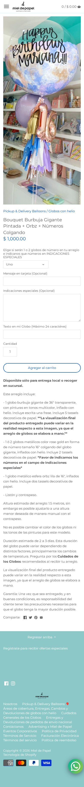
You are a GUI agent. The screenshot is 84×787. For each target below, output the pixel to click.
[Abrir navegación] (6, 6)
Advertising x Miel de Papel (50, 727)
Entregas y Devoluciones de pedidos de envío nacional (37, 719)
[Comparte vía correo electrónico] (41, 617)
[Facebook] (6, 683)
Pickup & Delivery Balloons (24, 211)
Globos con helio (61, 211)
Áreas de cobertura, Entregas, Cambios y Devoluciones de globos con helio (35, 710)
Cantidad (10, 343)
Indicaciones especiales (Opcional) (29, 290)
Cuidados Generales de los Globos (39, 715)
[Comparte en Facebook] (25, 617)
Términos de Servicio (19, 736)
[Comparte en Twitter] (30, 617)
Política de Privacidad (59, 731)
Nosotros (10, 704)
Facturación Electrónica (60, 736)
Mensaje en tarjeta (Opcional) (25, 273)
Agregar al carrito (42, 368)
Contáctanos (13, 727)
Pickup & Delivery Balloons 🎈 (46, 704)
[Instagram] (13, 683)
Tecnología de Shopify (19, 754)
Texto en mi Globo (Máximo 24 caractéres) (35, 326)
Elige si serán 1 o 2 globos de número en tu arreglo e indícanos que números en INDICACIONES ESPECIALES (41, 253)
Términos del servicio (20, 740)
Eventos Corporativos (20, 731)
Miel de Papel (41, 750)
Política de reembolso (59, 740)
